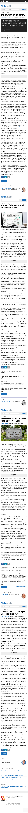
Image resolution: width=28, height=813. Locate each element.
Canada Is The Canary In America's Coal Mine (11, 777)
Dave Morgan (5, 423)
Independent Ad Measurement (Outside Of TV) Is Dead (13, 773)
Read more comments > (21, 586)
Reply (2, 391)
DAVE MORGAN (5, 594)
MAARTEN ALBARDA (6, 401)
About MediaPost (9, 796)
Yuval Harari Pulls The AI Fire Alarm (9, 779)
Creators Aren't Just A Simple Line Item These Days (12, 775)
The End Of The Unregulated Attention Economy (11, 770)
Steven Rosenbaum (6, 17)
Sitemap (12, 797)
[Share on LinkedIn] (5, 177)
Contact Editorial (21, 796)
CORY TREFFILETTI (5, 761)
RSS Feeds (8, 797)
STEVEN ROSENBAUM (6, 188)
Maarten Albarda (6, 210)
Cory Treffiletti (5, 616)
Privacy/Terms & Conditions (11, 798)
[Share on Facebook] (2, 177)
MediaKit (15, 796)
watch (18, 127)
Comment (4, 180)
